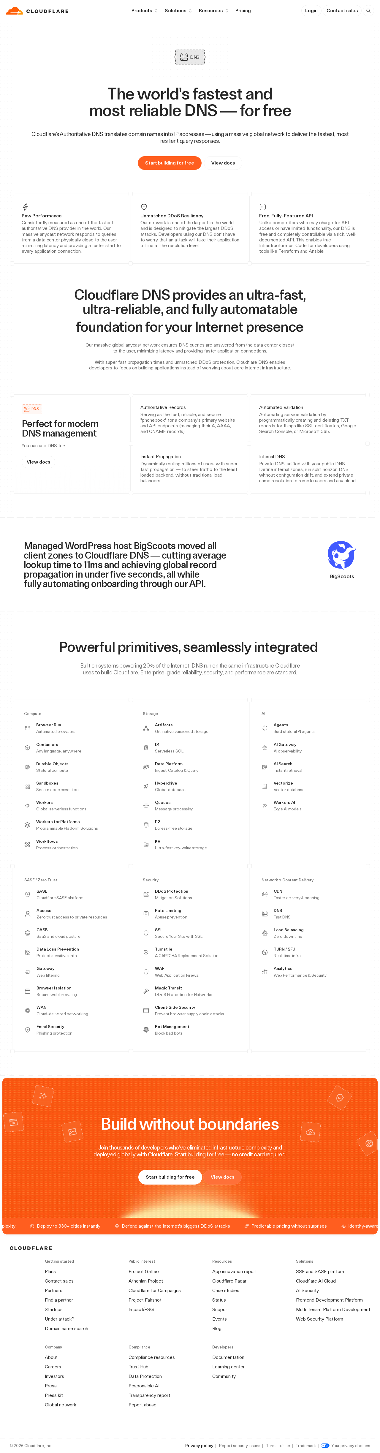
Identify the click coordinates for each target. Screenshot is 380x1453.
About (51, 1357)
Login (311, 10)
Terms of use (278, 1445)
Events (219, 1319)
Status (219, 1300)
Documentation (228, 1357)
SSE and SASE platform (321, 1271)
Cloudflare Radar (229, 1281)
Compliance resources (152, 1357)
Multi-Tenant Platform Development (333, 1309)
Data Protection (145, 1376)
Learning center (228, 1367)
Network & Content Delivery (288, 880)
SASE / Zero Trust (40, 880)
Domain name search (66, 1328)
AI (263, 714)
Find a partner (59, 1300)
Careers (53, 1367)
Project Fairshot (145, 1300)
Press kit (54, 1395)
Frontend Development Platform (329, 1300)
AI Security (307, 1290)
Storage (150, 714)
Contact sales (342, 10)
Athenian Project (146, 1281)
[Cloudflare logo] (38, 10)
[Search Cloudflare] (368, 10)
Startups (54, 1309)
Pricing (243, 10)
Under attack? (60, 1319)
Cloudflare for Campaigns (155, 1290)
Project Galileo (144, 1271)
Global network (60, 1405)
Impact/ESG (141, 1309)
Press (51, 1386)
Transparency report (149, 1395)
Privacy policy (199, 1445)
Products (142, 10)
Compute (32, 714)
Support (220, 1309)
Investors (54, 1376)
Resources (211, 10)
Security (151, 880)
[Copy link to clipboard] (308, 326)
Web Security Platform (319, 1319)
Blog (216, 1328)
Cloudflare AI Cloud (316, 1281)
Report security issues (239, 1445)
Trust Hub (138, 1367)
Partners (53, 1290)
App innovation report (234, 1271)
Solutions (175, 10)
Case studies (225, 1290)
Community (224, 1376)
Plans (50, 1271)
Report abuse (142, 1405)
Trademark (306, 1445)
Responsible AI (144, 1386)
